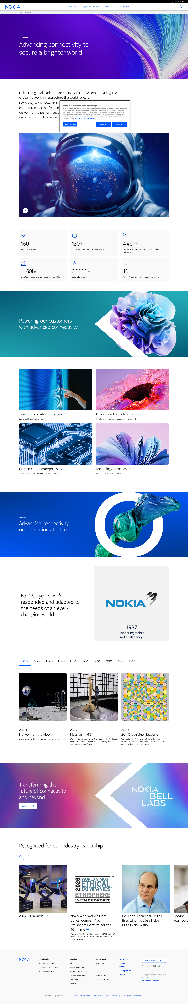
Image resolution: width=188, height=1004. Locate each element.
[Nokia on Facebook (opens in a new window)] (154, 966)
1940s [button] (108, 661)
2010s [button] (25, 661)
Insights (73, 959)
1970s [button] (73, 661)
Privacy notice (85, 996)
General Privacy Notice (88, 118)
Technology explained (78, 975)
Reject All (103, 124)
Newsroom (100, 963)
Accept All (120, 124)
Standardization (76, 979)
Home (20, 12)
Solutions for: (44, 959)
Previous (21, 857)
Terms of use (97, 996)
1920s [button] (132, 661)
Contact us (123, 959)
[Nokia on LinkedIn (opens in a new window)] (158, 966)
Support (122, 974)
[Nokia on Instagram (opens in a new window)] (143, 966)
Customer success (102, 979)
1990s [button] (49, 661)
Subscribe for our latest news (153, 960)
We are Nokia (101, 959)
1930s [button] (120, 661)
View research (28, 806)
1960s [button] (84, 661)
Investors (99, 971)
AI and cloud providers (112, 414)
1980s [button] (61, 661)
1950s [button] (96, 661)
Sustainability (101, 975)
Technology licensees (111, 469)
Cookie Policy (78, 118)
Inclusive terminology (113, 996)
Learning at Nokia (77, 967)
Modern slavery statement (132, 996)
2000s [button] (37, 661)
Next (29, 857)
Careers (98, 967)
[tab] (25, 661)
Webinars (73, 983)
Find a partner (124, 970)
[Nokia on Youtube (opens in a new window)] (147, 966)
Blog (72, 963)
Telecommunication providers (40, 414)
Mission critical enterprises (38, 469)
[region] (94, 116)
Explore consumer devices (150, 980)
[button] (94, 175)
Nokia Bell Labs (76, 971)
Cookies (74, 996)
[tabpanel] (94, 710)
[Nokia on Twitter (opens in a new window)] (150, 966)
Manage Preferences (70, 124)
